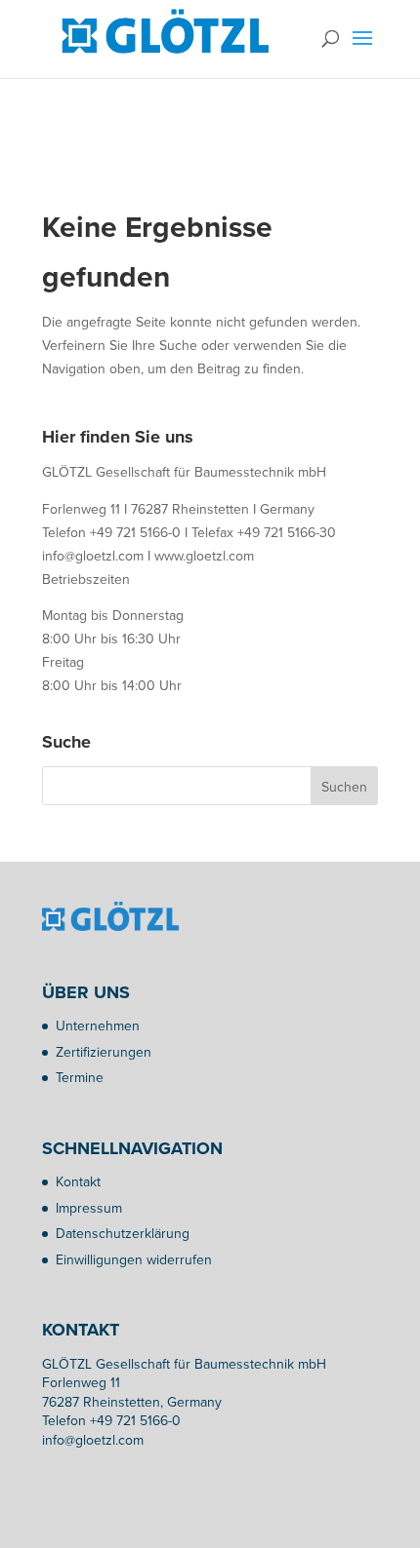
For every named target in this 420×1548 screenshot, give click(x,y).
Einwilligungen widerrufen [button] (134, 1259)
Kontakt (78, 1181)
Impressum (89, 1208)
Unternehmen (98, 1025)
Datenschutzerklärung (122, 1233)
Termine (80, 1077)
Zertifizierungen (103, 1052)
